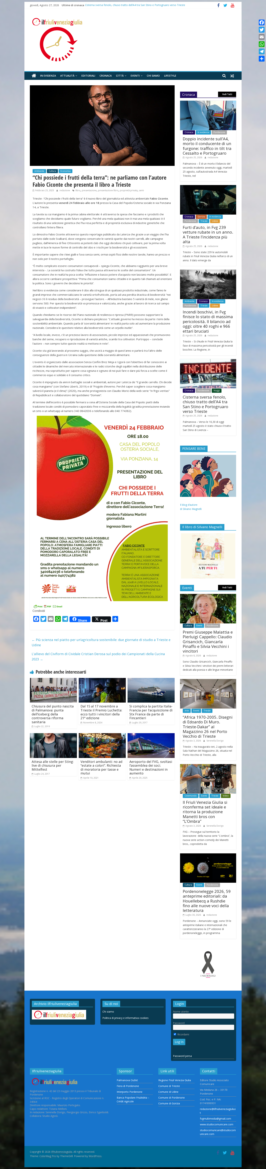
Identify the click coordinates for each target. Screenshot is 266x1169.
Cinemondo (191, 795)
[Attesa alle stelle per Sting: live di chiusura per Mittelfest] (53, 735)
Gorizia (201, 216)
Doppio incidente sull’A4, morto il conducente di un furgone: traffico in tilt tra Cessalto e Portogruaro (207, 146)
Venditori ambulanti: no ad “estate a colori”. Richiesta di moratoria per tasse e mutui (101, 767)
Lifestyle (170, 75)
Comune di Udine (168, 1091)
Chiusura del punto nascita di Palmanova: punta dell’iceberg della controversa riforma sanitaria (53, 714)
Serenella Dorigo (215, 740)
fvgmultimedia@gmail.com (215, 1118)
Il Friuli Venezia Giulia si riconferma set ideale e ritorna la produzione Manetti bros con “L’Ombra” (205, 811)
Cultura (52, 171)
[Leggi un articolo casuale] (232, 75)
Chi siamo (153, 75)
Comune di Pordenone (171, 1097)
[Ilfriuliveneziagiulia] (34, 76)
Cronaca (106, 75)
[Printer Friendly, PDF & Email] (48, 606)
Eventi (135, 75)
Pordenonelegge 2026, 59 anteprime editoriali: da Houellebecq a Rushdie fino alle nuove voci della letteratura (207, 901)
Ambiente (39, 171)
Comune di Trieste (169, 1086)
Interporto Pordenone (129, 1091)
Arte (187, 710)
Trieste (204, 221)
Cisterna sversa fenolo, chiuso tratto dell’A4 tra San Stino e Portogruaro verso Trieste (135, 5)
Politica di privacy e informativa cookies (125, 1018)
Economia (65, 171)
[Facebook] (261, 22)
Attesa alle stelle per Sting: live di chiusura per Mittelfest (53, 765)
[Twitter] (261, 29)
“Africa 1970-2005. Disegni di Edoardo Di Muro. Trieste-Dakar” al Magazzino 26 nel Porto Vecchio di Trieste (208, 726)
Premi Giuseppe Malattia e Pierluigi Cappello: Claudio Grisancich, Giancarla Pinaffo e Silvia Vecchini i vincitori (208, 641)
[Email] (261, 37)
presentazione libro (108, 190)
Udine (215, 221)
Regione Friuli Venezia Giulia (174, 1080)
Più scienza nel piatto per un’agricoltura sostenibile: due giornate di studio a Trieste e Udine (101, 642)
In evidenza (48, 75)
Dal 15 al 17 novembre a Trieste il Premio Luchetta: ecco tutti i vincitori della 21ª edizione (101, 712)
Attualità (67, 75)
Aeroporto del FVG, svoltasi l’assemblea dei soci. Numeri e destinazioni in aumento (150, 767)
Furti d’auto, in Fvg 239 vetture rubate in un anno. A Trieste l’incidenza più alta (208, 234)
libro (77, 190)
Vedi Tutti (227, 94)
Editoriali (88, 75)
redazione (65, 190)
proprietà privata (129, 190)
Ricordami (183, 1034)
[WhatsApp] (261, 44)
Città (120, 75)
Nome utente (181, 1011)
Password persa (182, 1056)
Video (226, 795)
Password (179, 1023)
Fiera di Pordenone (128, 1086)
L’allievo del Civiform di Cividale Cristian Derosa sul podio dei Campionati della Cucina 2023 (98, 656)
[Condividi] (261, 58)
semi (141, 190)
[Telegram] (261, 51)
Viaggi (217, 390)
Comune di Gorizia (169, 1103)
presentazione (89, 190)
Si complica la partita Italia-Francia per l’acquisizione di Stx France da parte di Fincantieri (150, 712)
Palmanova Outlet (127, 1080)
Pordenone (219, 132)
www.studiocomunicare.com (216, 1124)
